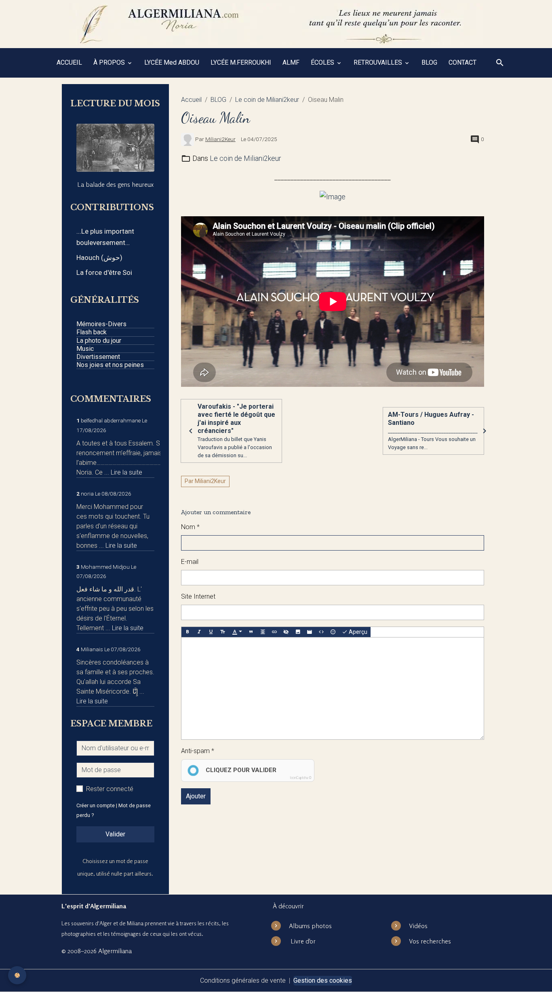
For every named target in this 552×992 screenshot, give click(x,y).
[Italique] (199, 632)
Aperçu (357, 632)
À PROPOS (109, 62)
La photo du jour (98, 340)
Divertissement (98, 357)
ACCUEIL (69, 62)
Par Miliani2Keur (205, 481)
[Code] (321, 632)
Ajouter (196, 796)
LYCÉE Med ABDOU (171, 62)
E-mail (189, 562)
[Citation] (251, 632)
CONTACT (462, 62)
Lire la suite (126, 472)
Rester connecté (109, 789)
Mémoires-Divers (101, 324)
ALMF (290, 62)
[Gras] (187, 632)
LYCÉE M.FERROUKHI (241, 62)
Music (85, 348)
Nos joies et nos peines (110, 365)
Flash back (91, 332)
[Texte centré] (263, 632)
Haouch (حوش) (99, 257)
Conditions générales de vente (243, 980)
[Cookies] (17, 975)
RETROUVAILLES (379, 62)
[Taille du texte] (223, 632)
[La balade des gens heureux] (115, 148)
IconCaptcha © (301, 778)
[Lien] (274, 632)
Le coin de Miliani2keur (267, 99)
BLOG (429, 62)
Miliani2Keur (220, 139)
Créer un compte (95, 805)
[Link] (333, 196)
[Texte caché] (286, 632)
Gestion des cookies (322, 980)
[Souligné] (211, 632)
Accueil (191, 99)
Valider (115, 834)
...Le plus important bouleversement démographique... (105, 237)
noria (87, 493)
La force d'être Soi (104, 272)
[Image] (298, 632)
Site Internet (198, 596)
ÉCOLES (323, 62)
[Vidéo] (309, 632)
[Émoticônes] (333, 632)
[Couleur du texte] (237, 632)
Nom (188, 527)
